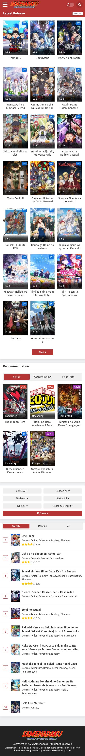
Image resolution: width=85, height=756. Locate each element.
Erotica (45, 558)
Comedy (35, 558)
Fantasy (55, 540)
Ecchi (55, 667)
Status (62, 498)
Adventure (44, 540)
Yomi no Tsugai (31, 609)
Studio (21, 498)
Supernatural (57, 558)
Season (62, 491)
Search (44, 513)
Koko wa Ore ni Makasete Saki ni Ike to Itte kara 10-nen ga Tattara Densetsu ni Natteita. (50, 647)
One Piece (28, 536)
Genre (21, 491)
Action (17, 376)
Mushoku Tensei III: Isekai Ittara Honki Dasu (49, 663)
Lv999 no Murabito (33, 703)
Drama (47, 667)
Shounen (65, 540)
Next (42, 352)
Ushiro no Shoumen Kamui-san (41, 553)
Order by (62, 506)
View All (77, 14)
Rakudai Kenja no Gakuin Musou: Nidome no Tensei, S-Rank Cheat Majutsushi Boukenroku (50, 629)
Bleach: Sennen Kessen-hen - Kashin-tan (48, 592)
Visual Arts (68, 376)
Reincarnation (73, 575)
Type (21, 506)
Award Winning (42, 376)
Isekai (61, 575)
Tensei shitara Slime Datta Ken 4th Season (49, 571)
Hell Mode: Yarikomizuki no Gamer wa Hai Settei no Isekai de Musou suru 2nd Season (49, 683)
